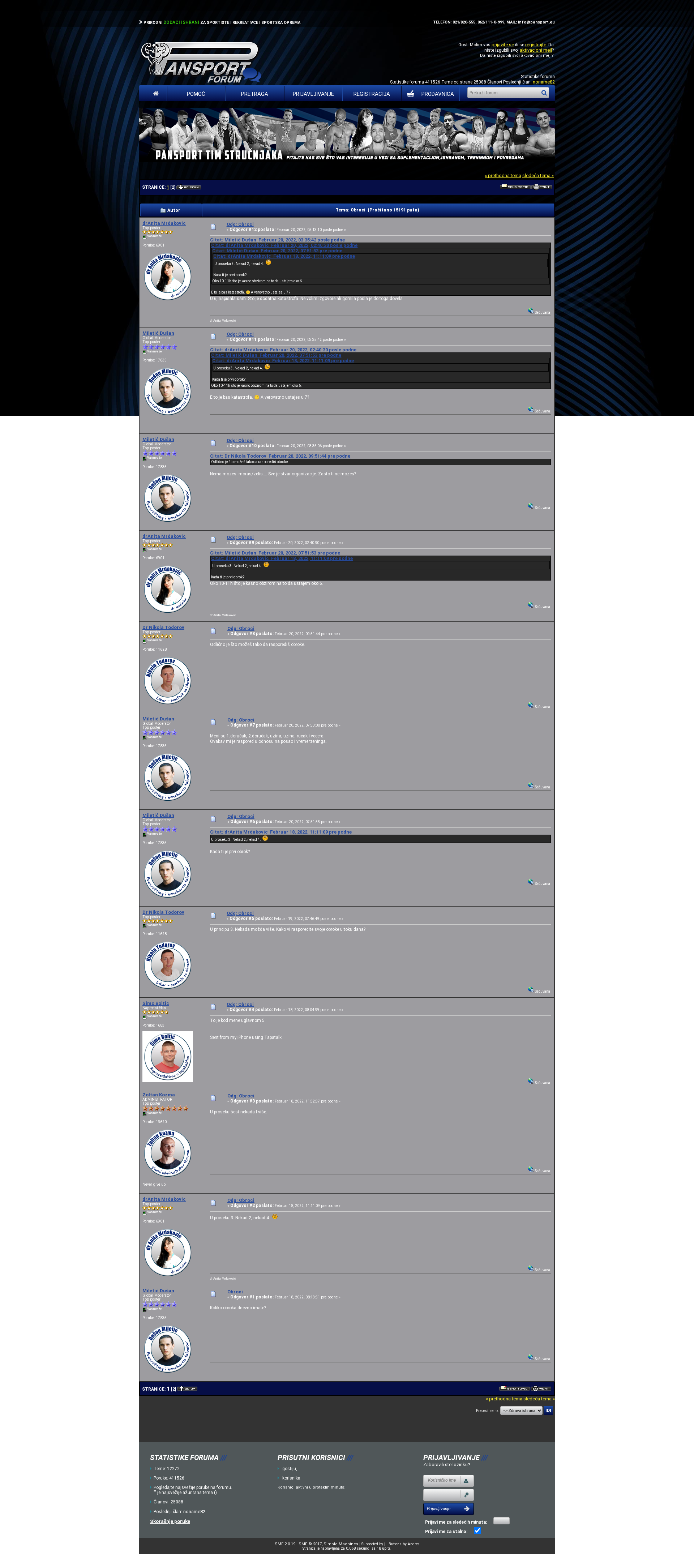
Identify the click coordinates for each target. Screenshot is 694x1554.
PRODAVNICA (437, 94)
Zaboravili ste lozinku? (446, 1464)
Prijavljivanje (313, 94)
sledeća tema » (538, 175)
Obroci (235, 1291)
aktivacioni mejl (536, 50)
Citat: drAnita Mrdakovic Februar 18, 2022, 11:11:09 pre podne (284, 256)
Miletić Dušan (158, 333)
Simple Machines (341, 1544)
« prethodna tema (503, 175)
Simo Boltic (155, 1003)
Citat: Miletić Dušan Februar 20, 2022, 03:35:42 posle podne (277, 240)
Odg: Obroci (240, 224)
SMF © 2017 (310, 1544)
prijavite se (503, 44)
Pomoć (196, 94)
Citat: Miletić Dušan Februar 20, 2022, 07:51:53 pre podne (277, 250)
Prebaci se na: (487, 1411)
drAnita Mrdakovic (164, 223)
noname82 (544, 82)
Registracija (372, 94)
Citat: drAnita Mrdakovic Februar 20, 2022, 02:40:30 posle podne (284, 245)
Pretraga (254, 94)
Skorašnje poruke (170, 1521)
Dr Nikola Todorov (163, 627)
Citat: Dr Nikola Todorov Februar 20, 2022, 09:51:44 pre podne (280, 456)
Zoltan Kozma (158, 1094)
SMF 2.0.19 (285, 1544)
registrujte (535, 44)
